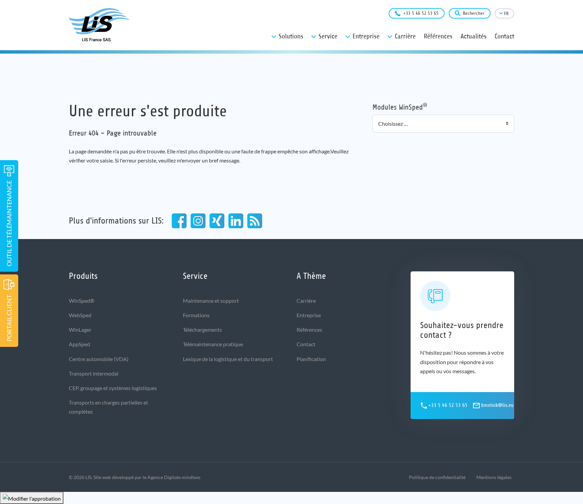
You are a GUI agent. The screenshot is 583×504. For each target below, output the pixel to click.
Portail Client (9, 318)
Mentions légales (493, 477)
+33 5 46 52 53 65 (421, 13)
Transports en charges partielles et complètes (108, 407)
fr (506, 13)
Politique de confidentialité (437, 477)
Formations (196, 315)
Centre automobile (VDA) (99, 359)
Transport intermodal (93, 373)
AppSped (79, 344)
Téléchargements (202, 329)
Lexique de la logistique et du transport (228, 359)
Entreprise (309, 315)
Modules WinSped (399, 106)
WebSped (80, 315)
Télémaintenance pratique (213, 344)
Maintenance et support (211, 300)
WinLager (80, 329)
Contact (306, 344)
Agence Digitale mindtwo (173, 477)
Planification (311, 359)
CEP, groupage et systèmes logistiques (113, 388)
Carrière (306, 300)
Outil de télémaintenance (9, 223)
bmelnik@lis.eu (497, 405)
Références (309, 329)
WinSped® (81, 300)
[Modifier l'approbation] (31, 498)
